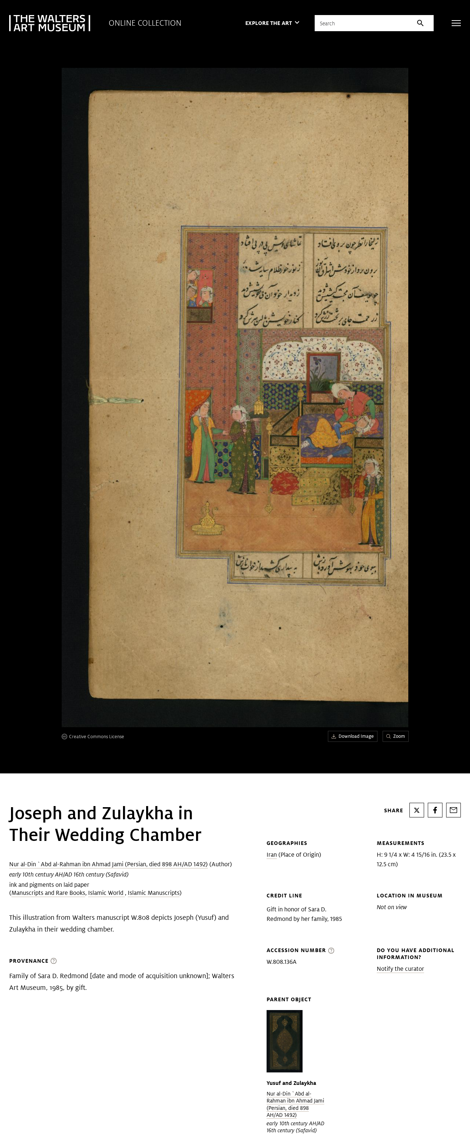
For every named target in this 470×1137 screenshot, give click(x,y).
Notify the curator (400, 969)
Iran (272, 855)
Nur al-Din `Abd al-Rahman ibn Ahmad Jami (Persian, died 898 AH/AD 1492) (108, 864)
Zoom (399, 736)
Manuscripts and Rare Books (48, 893)
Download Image (356, 736)
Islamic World (106, 893)
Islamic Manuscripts (154, 893)
